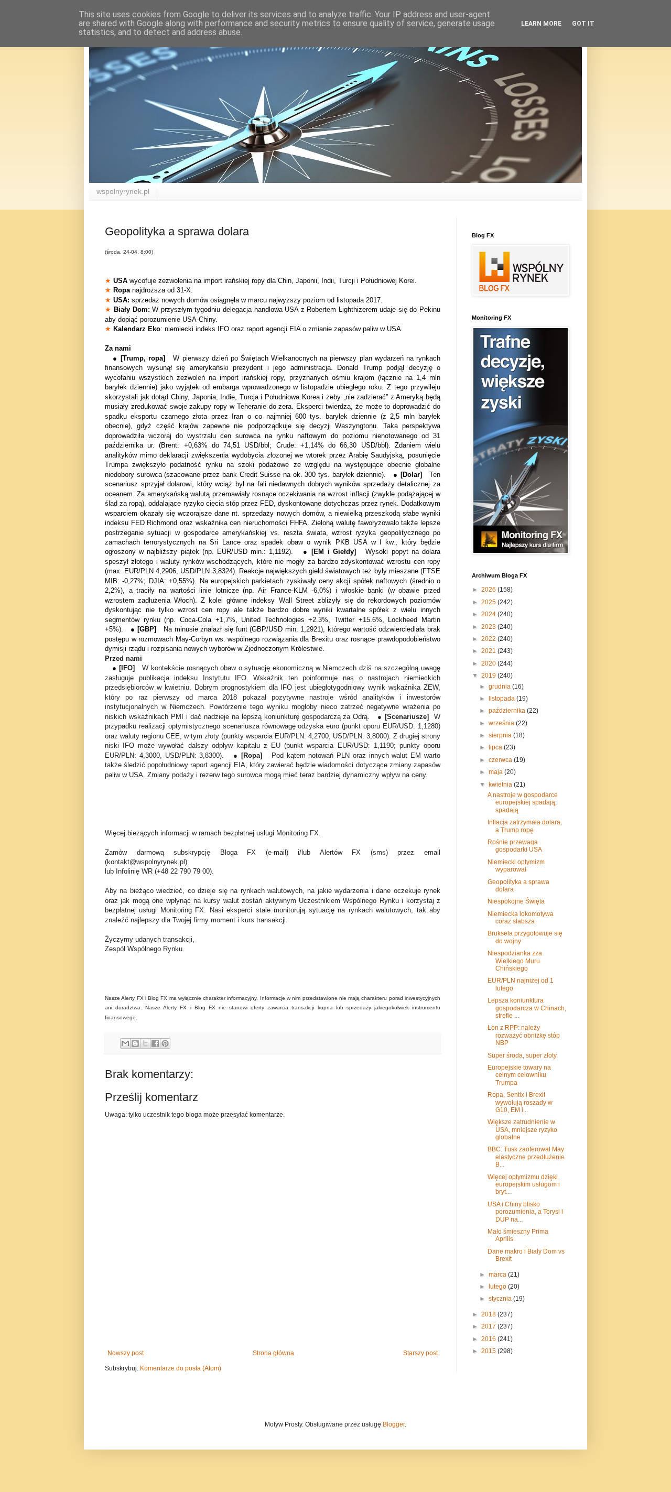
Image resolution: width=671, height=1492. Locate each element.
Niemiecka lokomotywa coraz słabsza (521, 917)
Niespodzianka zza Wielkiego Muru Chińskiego (515, 961)
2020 (489, 663)
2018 (489, 1314)
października (508, 710)
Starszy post (420, 1353)
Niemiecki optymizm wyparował (516, 865)
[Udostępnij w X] (145, 1043)
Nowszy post (125, 1353)
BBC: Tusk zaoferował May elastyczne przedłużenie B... (526, 1157)
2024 (489, 614)
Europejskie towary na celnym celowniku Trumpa (519, 1075)
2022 (489, 638)
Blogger (394, 1424)
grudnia (500, 686)
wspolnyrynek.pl (122, 191)
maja (496, 772)
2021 (489, 651)
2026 (489, 589)
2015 (489, 1351)
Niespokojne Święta (516, 901)
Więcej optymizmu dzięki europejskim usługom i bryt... (524, 1184)
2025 (489, 602)
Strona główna (273, 1353)
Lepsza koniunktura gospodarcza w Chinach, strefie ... (527, 1008)
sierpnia (501, 735)
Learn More (541, 23)
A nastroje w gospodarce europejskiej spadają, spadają (523, 802)
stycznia (501, 1298)
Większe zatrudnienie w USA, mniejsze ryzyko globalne (522, 1129)
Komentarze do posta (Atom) (180, 1368)
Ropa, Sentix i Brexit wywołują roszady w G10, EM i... (520, 1102)
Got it (583, 23)
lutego (498, 1286)
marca (498, 1274)
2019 (489, 675)
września (502, 723)
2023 (489, 626)
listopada (502, 698)
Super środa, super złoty (522, 1055)
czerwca (501, 760)
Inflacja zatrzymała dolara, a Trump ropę (525, 826)
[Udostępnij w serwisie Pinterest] (165, 1043)
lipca (496, 747)
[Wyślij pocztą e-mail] (125, 1043)
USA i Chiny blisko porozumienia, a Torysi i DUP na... (525, 1212)
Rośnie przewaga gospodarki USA (515, 845)
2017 (489, 1326)
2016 (489, 1339)
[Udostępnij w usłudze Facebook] (155, 1043)
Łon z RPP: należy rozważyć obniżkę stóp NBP (524, 1035)
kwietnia (501, 784)
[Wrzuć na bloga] (135, 1043)
